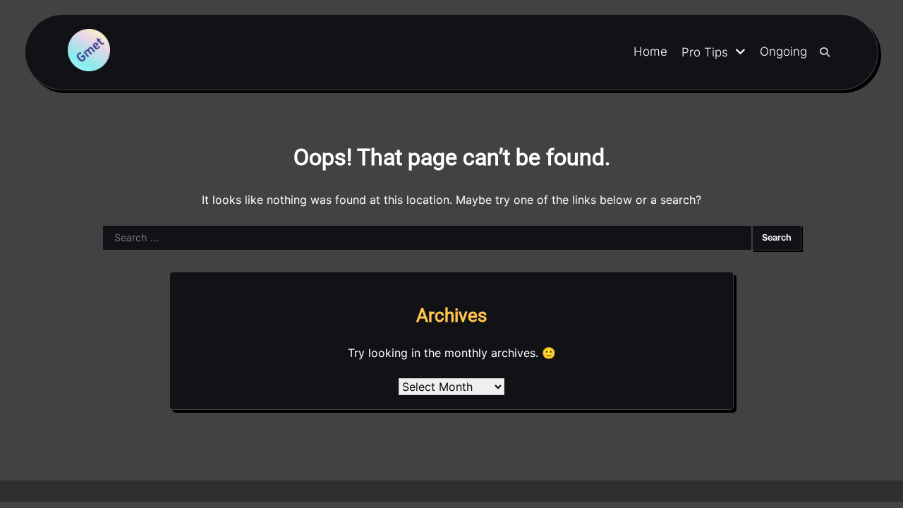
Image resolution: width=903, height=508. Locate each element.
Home (650, 51)
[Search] (824, 52)
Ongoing (783, 51)
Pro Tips (704, 52)
